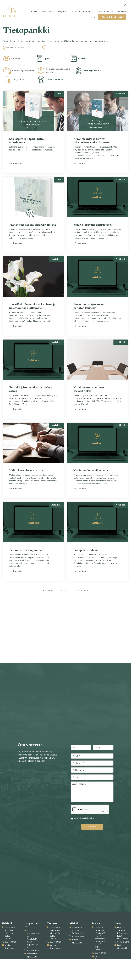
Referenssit (88, 11)
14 (75, 590)
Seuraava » (83, 590)
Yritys (92, 17)
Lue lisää (17, 163)
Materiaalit (121, 11)
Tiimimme (75, 11)
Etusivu (34, 11)
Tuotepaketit (62, 11)
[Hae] (42, 47)
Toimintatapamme (105, 11)
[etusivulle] (12, 12)
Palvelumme (47, 11)
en (125, 5)
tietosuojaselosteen (104, 818)
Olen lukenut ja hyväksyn (93, 818)
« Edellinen (48, 590)
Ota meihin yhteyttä (112, 17)
